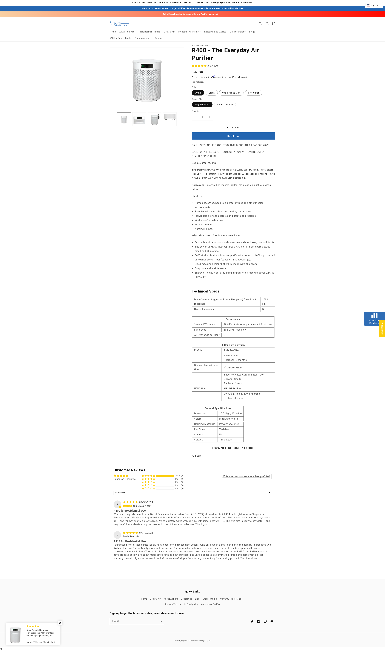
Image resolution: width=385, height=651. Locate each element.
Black (212, 93)
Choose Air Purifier (210, 604)
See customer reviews (204, 163)
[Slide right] (181, 119)
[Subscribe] (160, 621)
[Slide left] (113, 119)
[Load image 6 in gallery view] (170, 119)
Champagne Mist (231, 93)
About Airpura (171, 599)
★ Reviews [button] (382, 328)
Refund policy (191, 604)
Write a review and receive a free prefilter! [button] (246, 476)
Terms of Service (173, 604)
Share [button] (198, 456)
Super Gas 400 (225, 104)
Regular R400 (202, 104)
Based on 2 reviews (125, 479)
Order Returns (210, 599)
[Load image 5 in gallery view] (154, 119)
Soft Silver (253, 93)
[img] (131, 502)
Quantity (195, 111)
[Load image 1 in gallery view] (124, 119)
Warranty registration (231, 599)
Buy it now (233, 136)
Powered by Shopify (203, 641)
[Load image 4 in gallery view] (139, 119)
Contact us (186, 599)
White (198, 93)
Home (144, 599)
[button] (127, 32)
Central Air (155, 599)
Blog (197, 599)
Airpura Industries (188, 641)
